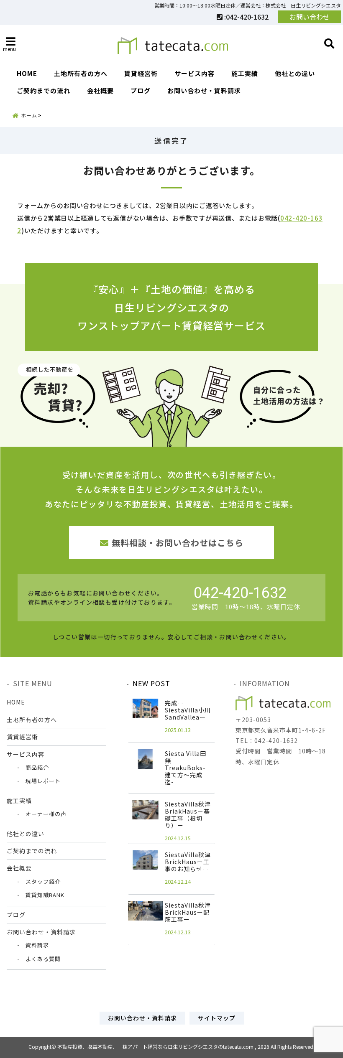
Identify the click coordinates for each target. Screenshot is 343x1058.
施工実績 (244, 73)
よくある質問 (43, 959)
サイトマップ (216, 1018)
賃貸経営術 (141, 73)
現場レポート (43, 781)
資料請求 (37, 945)
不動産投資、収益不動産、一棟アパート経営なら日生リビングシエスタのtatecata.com (155, 1046)
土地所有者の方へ (81, 73)
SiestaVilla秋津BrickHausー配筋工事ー (188, 912)
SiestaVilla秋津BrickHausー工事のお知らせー (188, 861)
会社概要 (100, 90)
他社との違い (295, 73)
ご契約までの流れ (43, 90)
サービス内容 (194, 73)
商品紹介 (37, 767)
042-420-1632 (240, 593)
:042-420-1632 (246, 17)
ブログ (141, 90)
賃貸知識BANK (45, 895)
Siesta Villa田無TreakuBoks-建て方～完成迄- (185, 767)
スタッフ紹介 (43, 881)
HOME (27, 73)
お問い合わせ (309, 17)
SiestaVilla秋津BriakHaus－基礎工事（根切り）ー (188, 815)
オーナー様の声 (46, 814)
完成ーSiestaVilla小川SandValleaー (188, 709)
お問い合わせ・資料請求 (204, 90)
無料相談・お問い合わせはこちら (177, 543)
